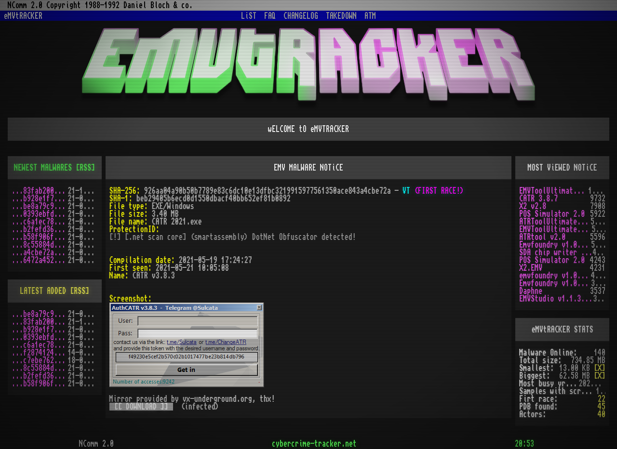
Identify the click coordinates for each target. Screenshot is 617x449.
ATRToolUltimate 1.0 (554, 221)
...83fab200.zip (40, 191)
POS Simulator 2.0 (552, 214)
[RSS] (85, 168)
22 (601, 399)
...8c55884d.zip (40, 245)
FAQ (270, 16)
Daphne (530, 291)
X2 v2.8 (532, 206)
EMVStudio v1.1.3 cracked (556, 299)
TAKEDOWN (341, 16)
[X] (599, 368)
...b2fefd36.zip (40, 229)
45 (601, 406)
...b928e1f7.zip (40, 198)
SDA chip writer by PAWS (555, 252)
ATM (370, 16)
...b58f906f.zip (40, 237)
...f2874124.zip (40, 353)
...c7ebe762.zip (40, 360)
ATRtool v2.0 (542, 237)
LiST (248, 16)
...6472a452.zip (40, 260)
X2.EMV (530, 268)
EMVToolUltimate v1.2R (555, 229)
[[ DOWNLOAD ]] (141, 406)
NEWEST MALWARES (43, 168)
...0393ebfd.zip (40, 214)
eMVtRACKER (23, 16)
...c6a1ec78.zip (40, 221)
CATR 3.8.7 (538, 198)
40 (601, 414)
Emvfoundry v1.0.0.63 (555, 245)
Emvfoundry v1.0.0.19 (555, 283)
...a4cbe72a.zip (40, 252)
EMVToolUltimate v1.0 (553, 191)
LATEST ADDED (43, 291)
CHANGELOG (300, 16)
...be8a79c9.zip (40, 206)
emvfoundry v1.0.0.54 (555, 275)
